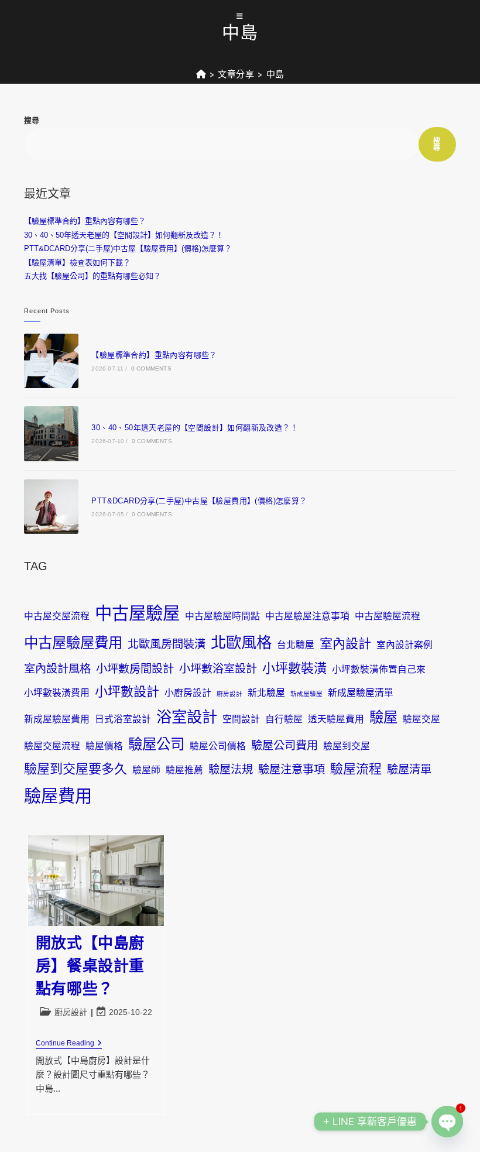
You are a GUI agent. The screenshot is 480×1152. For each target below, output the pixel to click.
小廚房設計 (187, 693)
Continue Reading (69, 1044)
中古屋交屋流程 (57, 616)
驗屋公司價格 (218, 746)
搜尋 (31, 120)
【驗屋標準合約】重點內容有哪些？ (85, 221)
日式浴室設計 (123, 719)
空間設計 (241, 719)
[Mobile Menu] (240, 16)
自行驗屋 (284, 719)
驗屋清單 (409, 769)
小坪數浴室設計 (218, 669)
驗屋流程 (356, 769)
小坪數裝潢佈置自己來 (379, 669)
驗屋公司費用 (284, 745)
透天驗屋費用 (336, 719)
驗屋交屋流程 (52, 746)
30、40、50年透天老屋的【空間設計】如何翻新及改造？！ (124, 235)
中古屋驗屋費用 (73, 643)
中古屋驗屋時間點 (222, 616)
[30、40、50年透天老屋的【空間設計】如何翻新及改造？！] (51, 433)
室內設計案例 (404, 645)
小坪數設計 (127, 691)
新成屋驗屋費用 (57, 719)
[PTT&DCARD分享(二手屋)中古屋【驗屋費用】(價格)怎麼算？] (51, 506)
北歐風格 (241, 643)
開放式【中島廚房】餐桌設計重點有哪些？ (90, 965)
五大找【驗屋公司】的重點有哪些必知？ (92, 276)
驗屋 (383, 717)
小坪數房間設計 (135, 669)
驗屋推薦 (184, 770)
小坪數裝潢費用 (57, 693)
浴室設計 (186, 717)
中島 (275, 74)
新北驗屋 (266, 693)
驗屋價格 (104, 746)
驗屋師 (146, 770)
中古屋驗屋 (137, 613)
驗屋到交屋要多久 (75, 769)
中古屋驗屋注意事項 (307, 616)
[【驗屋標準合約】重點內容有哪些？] (51, 361)
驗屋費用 (58, 795)
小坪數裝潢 (294, 668)
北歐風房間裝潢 (166, 644)
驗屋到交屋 (346, 746)
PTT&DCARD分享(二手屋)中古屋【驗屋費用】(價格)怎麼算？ (128, 248)
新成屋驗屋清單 (360, 693)
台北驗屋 (295, 645)
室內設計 (345, 643)
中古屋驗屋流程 (387, 616)
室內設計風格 (57, 669)
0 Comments (151, 368)
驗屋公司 (156, 744)
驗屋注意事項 (291, 769)
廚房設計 (229, 693)
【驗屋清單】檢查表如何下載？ (77, 262)
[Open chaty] (447, 1121)
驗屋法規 (230, 769)
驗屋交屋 (421, 719)
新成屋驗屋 (306, 693)
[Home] (201, 74)
